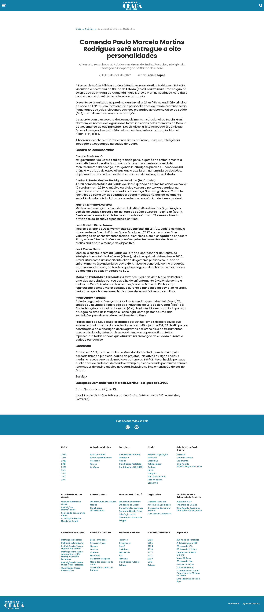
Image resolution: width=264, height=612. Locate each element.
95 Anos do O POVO (187, 549)
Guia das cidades (100, 447)
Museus (94, 546)
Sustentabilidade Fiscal (130, 511)
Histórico (123, 540)
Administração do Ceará (187, 448)
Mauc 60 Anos (184, 558)
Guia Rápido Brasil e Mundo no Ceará (71, 519)
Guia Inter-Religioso (100, 559)
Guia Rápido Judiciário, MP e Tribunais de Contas (189, 509)
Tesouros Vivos (97, 543)
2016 (63, 479)
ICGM (64, 447)
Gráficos (94, 467)
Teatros (94, 549)
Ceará (122, 546)
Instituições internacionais (68, 508)
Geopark (152, 473)
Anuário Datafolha (159, 532)
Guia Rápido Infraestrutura (97, 509)
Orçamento (182, 461)
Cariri (151, 447)
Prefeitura (124, 457)
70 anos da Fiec (185, 561)
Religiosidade (154, 464)
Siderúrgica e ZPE (127, 514)
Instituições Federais (71, 540)
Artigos (122, 520)
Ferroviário (124, 552)
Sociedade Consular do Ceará (73, 514)
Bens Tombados (98, 540)
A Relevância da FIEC (187, 543)
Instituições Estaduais (72, 543)
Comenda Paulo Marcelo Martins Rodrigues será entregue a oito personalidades (116, 29)
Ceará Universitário (72, 532)
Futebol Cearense (129, 532)
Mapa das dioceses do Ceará (101, 563)
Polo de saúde (155, 479)
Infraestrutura (98, 494)
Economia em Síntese (130, 501)
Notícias (89, 29)
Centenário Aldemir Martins (186, 553)
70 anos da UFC (185, 546)
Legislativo (153, 461)
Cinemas (94, 552)
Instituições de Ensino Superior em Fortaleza (72, 563)
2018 (63, 473)
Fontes (93, 464)
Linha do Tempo (185, 457)
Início (78, 29)
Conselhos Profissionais (131, 508)
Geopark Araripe (185, 564)
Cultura (151, 467)
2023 (63, 457)
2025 (150, 543)
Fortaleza (124, 447)
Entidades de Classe (129, 505)
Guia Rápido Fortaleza (130, 464)
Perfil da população (158, 454)
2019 (63, 470)
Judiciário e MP (184, 501)
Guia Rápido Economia (130, 517)
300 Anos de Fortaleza (188, 540)
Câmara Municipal (157, 501)
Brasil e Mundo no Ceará (71, 496)
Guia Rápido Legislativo (159, 513)
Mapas (122, 461)
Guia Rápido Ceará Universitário (70, 569)
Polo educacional (156, 476)
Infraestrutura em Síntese (103, 501)
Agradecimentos (251, 603)
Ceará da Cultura (100, 532)
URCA (150, 470)
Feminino (123, 559)
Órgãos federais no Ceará (71, 502)
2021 (63, 464)
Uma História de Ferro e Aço (188, 580)
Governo (181, 454)
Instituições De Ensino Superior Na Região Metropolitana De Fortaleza (72, 555)
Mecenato (95, 555)
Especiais (182, 532)
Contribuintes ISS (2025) (131, 467)
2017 (63, 476)
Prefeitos (152, 457)
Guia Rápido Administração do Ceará (189, 465)
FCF (120, 555)
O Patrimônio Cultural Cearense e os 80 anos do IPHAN (188, 573)
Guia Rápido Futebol (129, 562)
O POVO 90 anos (185, 567)
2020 (63, 467)
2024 (63, 454)
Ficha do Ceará (97, 454)
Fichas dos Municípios (101, 457)
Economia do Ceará (130, 494)
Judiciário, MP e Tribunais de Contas (189, 496)
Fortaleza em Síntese (129, 454)
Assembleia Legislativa (159, 505)
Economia (153, 483)
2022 (63, 461)
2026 (150, 540)
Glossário (95, 461)
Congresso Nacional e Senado (159, 509)
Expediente (233, 603)
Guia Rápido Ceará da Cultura (101, 568)
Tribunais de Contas (187, 505)
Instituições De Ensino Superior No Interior (72, 547)
